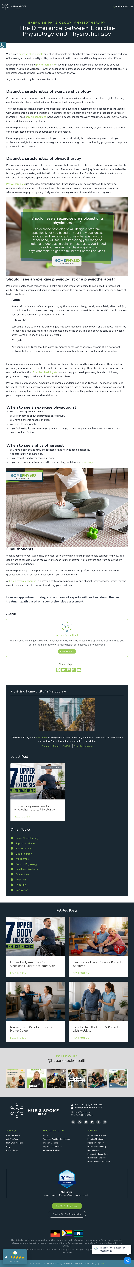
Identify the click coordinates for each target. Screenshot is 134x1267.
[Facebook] (79, 1122)
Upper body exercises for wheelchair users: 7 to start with (36, 808)
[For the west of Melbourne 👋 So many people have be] (97, 1078)
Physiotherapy (90, 23)
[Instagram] (73, 1122)
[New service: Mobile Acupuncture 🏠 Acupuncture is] (15, 1078)
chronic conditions (36, 117)
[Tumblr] (98, 1122)
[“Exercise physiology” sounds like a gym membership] (77, 1078)
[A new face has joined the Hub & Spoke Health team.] (118, 1078)
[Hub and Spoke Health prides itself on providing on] (56, 1078)
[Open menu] (131, 6)
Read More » (22, 817)
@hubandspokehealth (67, 1060)
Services (92, 1130)
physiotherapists (45, 64)
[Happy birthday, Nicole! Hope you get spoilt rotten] (36, 1078)
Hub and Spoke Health (67, 635)
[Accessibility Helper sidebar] (3, 45)
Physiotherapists (15, 184)
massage (88, 462)
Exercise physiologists (45, 372)
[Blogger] (92, 1122)
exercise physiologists (31, 54)
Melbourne (41, 737)
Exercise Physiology (50, 23)
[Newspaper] (105, 1122)
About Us (11, 1130)
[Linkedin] (86, 1122)
